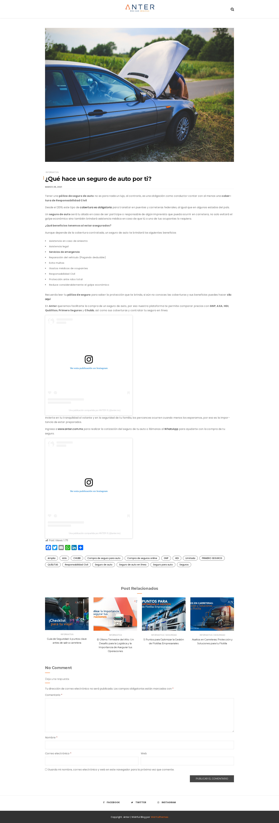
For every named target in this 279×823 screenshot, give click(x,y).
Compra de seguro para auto (103, 558)
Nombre (51, 737)
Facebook (113, 802)
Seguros (184, 564)
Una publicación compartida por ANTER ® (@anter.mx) (95, 410)
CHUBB (77, 558)
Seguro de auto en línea (132, 564)
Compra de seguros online (142, 558)
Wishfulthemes (159, 817)
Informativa (52, 172)
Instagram (169, 802)
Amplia (51, 558)
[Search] (232, 8)
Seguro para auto (163, 564)
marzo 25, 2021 (53, 186)
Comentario (53, 695)
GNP (166, 558)
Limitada (190, 558)
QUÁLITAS (53, 564)
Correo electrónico (58, 753)
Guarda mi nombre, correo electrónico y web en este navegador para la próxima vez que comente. (111, 769)
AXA (64, 558)
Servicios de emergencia (64, 252)
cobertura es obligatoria (95, 207)
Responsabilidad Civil (76, 564)
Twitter (140, 802)
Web (144, 753)
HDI (177, 558)
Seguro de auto (103, 564)
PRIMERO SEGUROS (212, 558)
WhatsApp (171, 429)
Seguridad (171, 635)
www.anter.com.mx (70, 429)
